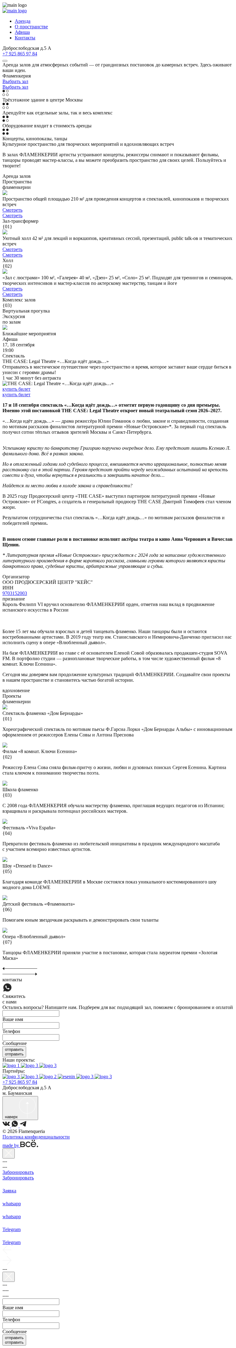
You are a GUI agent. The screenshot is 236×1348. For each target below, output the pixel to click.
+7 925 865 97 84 (19, 53)
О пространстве (31, 26)
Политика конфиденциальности (36, 1136)
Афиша (22, 32)
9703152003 (14, 593)
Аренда (22, 21)
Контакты (25, 37)
